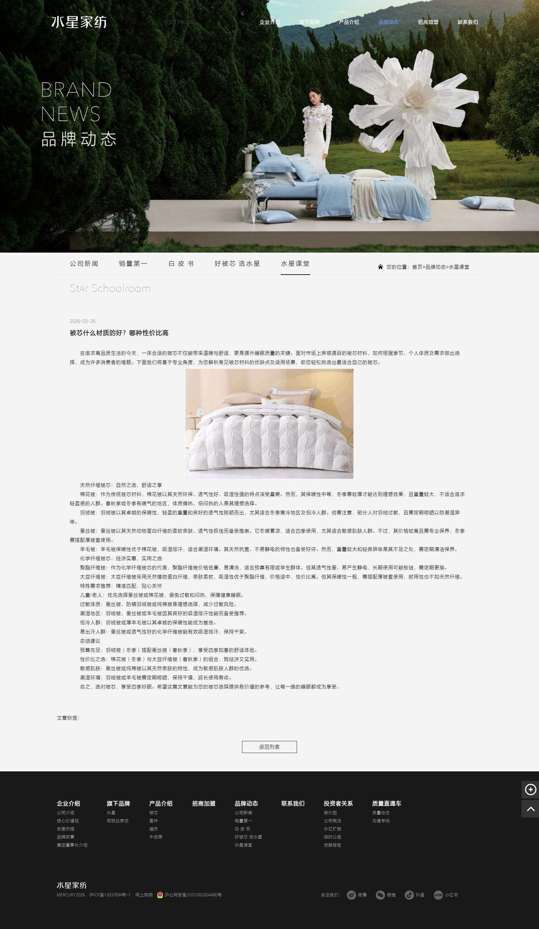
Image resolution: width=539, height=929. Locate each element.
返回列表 (269, 747)
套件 (153, 820)
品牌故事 (65, 837)
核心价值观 (68, 820)
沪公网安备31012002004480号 (193, 894)
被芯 (172, 353)
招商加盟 (428, 22)
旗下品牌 (309, 22)
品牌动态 (388, 22)
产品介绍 (349, 22)
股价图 (330, 812)
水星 (111, 812)
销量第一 (133, 263)
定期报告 (332, 845)
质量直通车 (387, 804)
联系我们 (468, 22)
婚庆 (153, 828)
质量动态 (381, 812)
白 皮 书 (181, 263)
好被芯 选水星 (237, 263)
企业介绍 (270, 22)
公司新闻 (84, 263)
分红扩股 (332, 828)
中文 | (170, 22)
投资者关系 (338, 804)
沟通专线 (381, 820)
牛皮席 (155, 837)
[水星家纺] (78, 22)
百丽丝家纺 (118, 820)
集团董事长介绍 (72, 845)
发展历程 (65, 828)
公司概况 (332, 820)
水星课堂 (295, 263)
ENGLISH (186, 22)
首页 (417, 267)
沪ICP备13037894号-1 (110, 894)
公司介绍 (65, 812)
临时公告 (332, 837)
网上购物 (144, 894)
